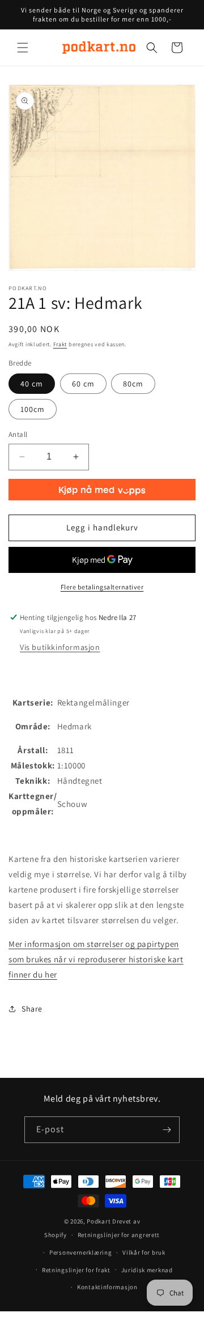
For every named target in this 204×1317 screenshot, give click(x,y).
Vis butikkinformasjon (60, 647)
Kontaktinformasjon (107, 1287)
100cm (32, 409)
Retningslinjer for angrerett (119, 1235)
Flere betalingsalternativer (102, 587)
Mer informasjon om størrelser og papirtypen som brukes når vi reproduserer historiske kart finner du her (96, 959)
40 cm (31, 384)
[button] (22, 47)
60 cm (83, 384)
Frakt (60, 344)
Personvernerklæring (80, 1252)
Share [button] (32, 1009)
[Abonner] (166, 1129)
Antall (17, 434)
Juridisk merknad (147, 1270)
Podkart (98, 1221)
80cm (133, 384)
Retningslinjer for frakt (76, 1270)
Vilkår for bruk (143, 1252)
